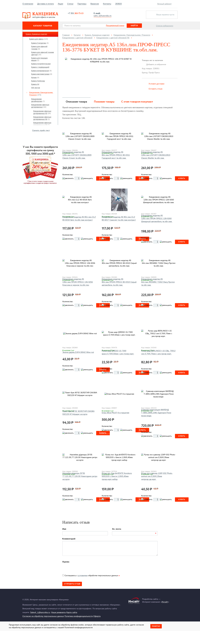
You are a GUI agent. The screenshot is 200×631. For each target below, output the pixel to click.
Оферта (97, 616)
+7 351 (75, 13)
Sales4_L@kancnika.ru (40, 612)
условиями (83, 575)
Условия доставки (156, 84)
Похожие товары (104, 102)
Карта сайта (71, 612)
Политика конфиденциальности (78, 616)
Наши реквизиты (58, 612)
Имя (64, 529)
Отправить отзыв (72, 584)
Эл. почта (116, 529)
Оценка (65, 562)
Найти (134, 25)
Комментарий (68, 539)
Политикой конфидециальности (78, 627)
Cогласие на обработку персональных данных (43, 616)
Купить (181, 178)
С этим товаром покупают (137, 102)
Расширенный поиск (115, 25)
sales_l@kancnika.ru (102, 16)
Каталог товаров (42, 26)
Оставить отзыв (155, 89)
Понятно (156, 626)
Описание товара (76, 102)
